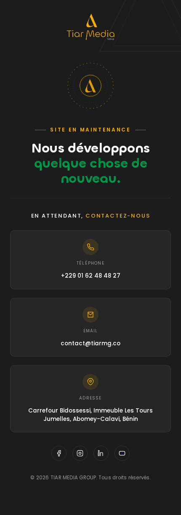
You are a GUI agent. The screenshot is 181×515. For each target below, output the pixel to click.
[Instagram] (80, 453)
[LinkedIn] (101, 453)
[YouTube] (122, 453)
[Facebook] (59, 453)
